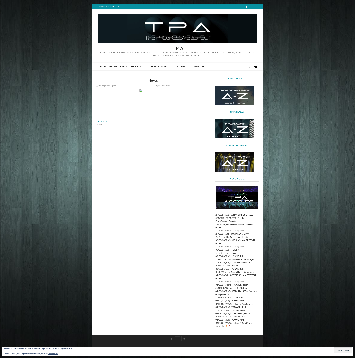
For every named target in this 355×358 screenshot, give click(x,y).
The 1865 (238, 297)
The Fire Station (239, 288)
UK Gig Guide (179, 67)
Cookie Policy (53, 354)
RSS (226, 326)
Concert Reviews (158, 67)
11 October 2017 (164, 86)
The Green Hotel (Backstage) (240, 259)
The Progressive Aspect (107, 86)
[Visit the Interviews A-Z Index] (234, 120)
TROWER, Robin (240, 284)
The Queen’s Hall (238, 310)
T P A (177, 48)
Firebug (232, 253)
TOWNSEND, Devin (240, 234)
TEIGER (235, 249)
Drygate (232, 221)
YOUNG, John (238, 256)
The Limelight (233, 265)
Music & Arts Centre (243, 304)
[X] (177, 336)
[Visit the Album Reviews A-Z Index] (234, 87)
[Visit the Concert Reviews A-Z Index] (234, 154)
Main (100, 67)
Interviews (137, 67)
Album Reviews (117, 67)
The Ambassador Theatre (237, 237)
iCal (229, 326)
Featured (196, 67)
